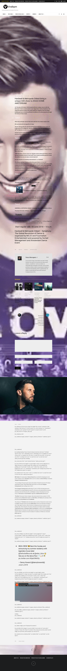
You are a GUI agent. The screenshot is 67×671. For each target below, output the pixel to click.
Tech (49, 298)
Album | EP (27, 293)
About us (12, 1)
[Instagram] (58, 1)
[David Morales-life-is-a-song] (29, 286)
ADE (16, 95)
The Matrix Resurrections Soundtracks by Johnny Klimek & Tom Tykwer (47, 304)
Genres (34, 14)
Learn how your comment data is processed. (40, 370)
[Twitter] (56, 1)
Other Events (37, 293)
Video (20, 294)
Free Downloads (19, 14)
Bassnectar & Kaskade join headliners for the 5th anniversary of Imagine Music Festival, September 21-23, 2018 (39, 320)
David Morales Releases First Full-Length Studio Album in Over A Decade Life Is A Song (28, 302)
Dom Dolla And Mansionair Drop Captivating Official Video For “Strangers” (18, 300)
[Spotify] (65, 1)
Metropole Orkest (33, 249)
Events (28, 14)
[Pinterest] (60, 1)
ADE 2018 (20, 249)
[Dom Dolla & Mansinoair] (19, 286)
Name (16, 353)
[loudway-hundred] (19, 189)
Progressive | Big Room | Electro (34, 188)
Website (35, 359)
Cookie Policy (41, 1)
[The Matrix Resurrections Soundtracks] (48, 286)
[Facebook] (55, 1)
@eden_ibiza (39, 553)
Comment (17, 338)
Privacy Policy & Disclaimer (31, 1)
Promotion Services (19, 1)
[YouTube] (61, 1)
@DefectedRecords (25, 553)
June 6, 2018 (23, 565)
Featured (10, 14)
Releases (42, 188)
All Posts (18, 95)
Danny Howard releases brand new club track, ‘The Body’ (27, 316)
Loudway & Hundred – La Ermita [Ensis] (35, 190)
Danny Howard (21, 641)
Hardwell (26, 249)
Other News (36, 294)
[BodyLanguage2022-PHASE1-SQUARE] (38, 286)
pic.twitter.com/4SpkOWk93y (29, 558)
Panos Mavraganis (31, 257)
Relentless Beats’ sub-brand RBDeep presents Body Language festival (38, 300)
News (4, 14)
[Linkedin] (63, 1)
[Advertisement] (38, 444)
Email (16, 359)
